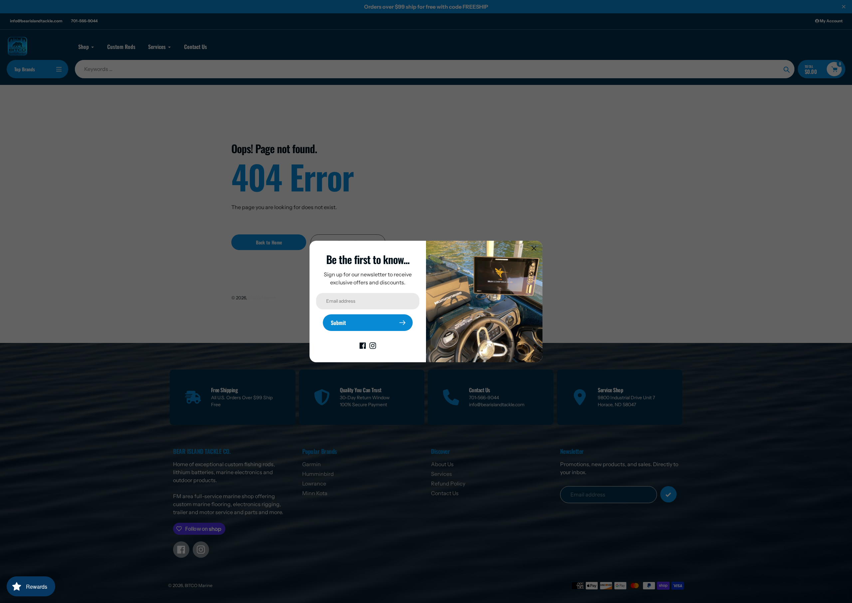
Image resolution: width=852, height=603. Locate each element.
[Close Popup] (534, 248)
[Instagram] (372, 345)
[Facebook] (362, 345)
